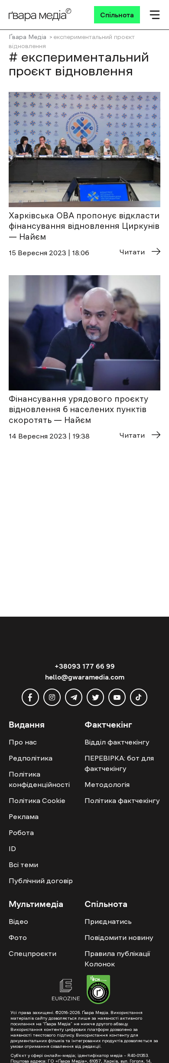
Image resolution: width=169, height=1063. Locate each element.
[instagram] (52, 697)
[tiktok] (138, 697)
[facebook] (30, 697)
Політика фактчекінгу (122, 800)
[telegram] (73, 697)
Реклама (24, 816)
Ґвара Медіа (27, 37)
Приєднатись (108, 921)
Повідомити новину (118, 937)
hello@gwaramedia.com (84, 676)
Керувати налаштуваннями (52, 1048)
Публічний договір (41, 880)
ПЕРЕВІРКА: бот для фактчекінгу (119, 763)
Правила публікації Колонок (117, 958)
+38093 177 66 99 (85, 666)
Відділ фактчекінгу (117, 741)
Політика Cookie (37, 800)
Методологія (107, 784)
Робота (21, 832)
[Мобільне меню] (155, 15)
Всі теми (23, 864)
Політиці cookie (31, 1017)
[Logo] (40, 14)
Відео (18, 921)
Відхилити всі (89, 1033)
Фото (18, 937)
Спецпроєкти (32, 953)
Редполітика (30, 757)
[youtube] (117, 697)
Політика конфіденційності (39, 779)
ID (12, 848)
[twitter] (95, 697)
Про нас (23, 741)
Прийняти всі (34, 1033)
